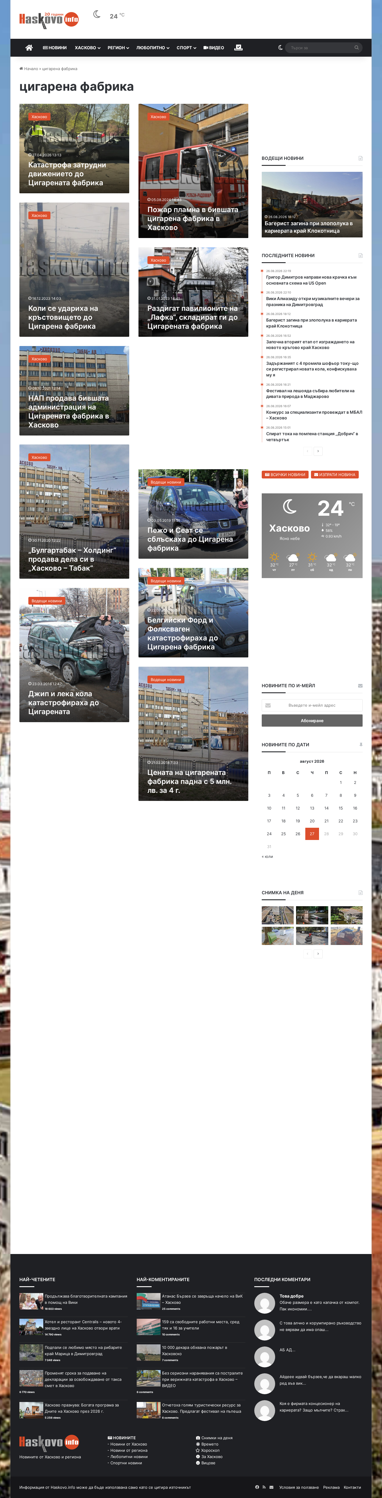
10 (269, 808)
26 (297, 833)
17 (269, 821)
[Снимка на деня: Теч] (312, 915)
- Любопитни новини (127, 1456)
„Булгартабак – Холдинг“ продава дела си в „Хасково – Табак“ (72, 559)
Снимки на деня (216, 1437)
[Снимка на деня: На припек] (347, 915)
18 (283, 821)
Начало (30, 68)
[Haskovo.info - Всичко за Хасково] (49, 20)
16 (355, 808)
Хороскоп (210, 1450)
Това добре (292, 1295)
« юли (267, 856)
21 (326, 821)
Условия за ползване (299, 1487)
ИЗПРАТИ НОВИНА (336, 474)
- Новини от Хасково (127, 1444)
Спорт (184, 47)
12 (298, 808)
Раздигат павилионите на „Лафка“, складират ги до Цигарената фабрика (192, 317)
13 (312, 808)
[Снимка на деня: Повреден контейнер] (278, 936)
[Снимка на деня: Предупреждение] (347, 936)
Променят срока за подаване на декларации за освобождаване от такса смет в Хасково (83, 1379)
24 (269, 833)
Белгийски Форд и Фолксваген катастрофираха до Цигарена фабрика (182, 633)
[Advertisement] (193, 406)
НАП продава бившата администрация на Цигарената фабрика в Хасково (68, 411)
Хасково (85, 47)
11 (283, 808)
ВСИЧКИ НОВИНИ (287, 474)
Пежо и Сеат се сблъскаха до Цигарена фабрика (190, 539)
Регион (116, 47)
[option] (312, 204)
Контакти (352, 1487)
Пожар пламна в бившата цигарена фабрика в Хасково (192, 218)
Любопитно (150, 47)
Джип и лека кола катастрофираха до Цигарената (63, 702)
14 (326, 808)
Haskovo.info (63, 1487)
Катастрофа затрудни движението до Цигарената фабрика (67, 173)
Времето (209, 1444)
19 (298, 821)
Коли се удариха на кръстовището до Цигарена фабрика (63, 317)
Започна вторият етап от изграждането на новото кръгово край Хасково (309, 223)
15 (341, 808)
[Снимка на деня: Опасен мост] (278, 915)
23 (355, 821)
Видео (216, 47)
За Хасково (211, 1456)
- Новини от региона (127, 1450)
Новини (57, 47)
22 (340, 821)
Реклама (331, 1487)
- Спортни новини (124, 1462)
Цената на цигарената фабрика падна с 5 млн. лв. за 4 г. (189, 781)
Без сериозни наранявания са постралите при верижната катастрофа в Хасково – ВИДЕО (202, 1379)
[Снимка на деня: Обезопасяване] (312, 936)
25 (283, 833)
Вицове (207, 1462)
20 (312, 821)
